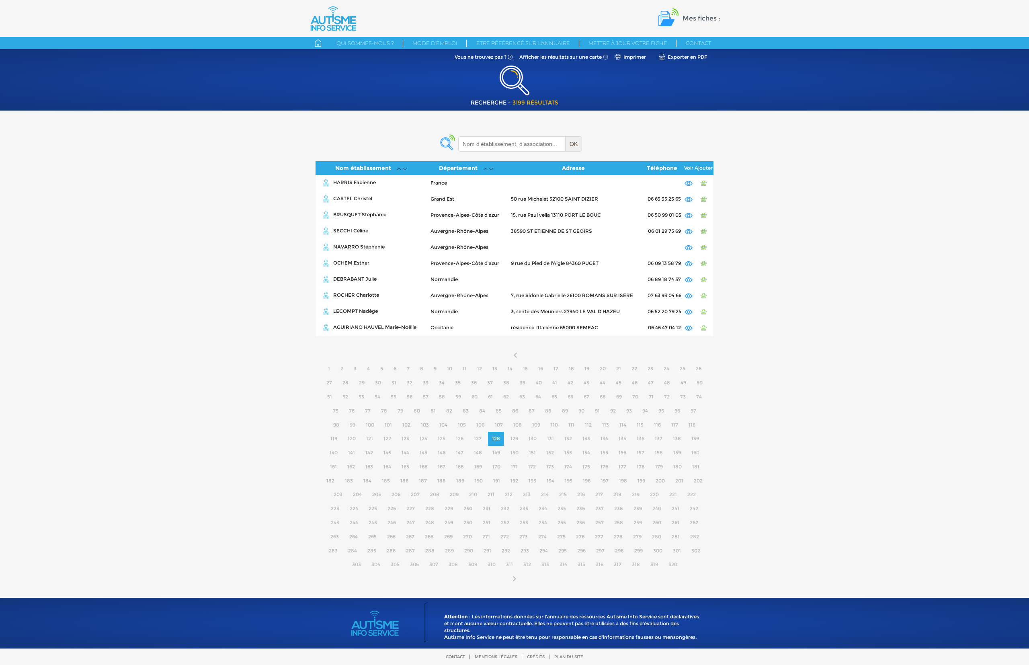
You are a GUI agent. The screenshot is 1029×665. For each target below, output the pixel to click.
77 (368, 411)
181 (695, 467)
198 (623, 481)
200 (660, 481)
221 (673, 494)
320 (672, 564)
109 (536, 425)
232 (505, 508)
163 (369, 467)
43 (586, 383)
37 (490, 383)
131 (550, 438)
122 (387, 438)
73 (683, 397)
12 (479, 368)
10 (449, 368)
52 (345, 397)
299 (638, 551)
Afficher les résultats (560, 57)
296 (581, 551)
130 (533, 438)
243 (335, 522)
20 (603, 368)
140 (334, 452)
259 (637, 522)
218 (617, 494)
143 (387, 452)
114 (622, 425)
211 (491, 494)
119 (333, 438)
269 (448, 537)
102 (406, 425)
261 (675, 522)
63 (522, 397)
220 (654, 494)
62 (506, 397)
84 (482, 411)
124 (423, 438)
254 (543, 522)
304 (375, 564)
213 (527, 494)
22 (634, 368)
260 (656, 522)
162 (351, 467)
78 (384, 411)
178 (641, 467)
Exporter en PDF (687, 57)
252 (505, 522)
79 (400, 411)
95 (661, 411)
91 (597, 411)
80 (417, 411)
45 (618, 383)
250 (467, 522)
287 (410, 551)
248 (429, 522)
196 (586, 481)
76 (352, 411)
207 (415, 494)
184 (367, 481)
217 (599, 494)
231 (486, 508)
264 (353, 537)
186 (404, 481)
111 (571, 425)
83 (466, 411)
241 (675, 508)
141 (351, 452)
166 (423, 467)
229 (449, 508)
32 (409, 383)
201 (679, 481)
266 (391, 537)
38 (506, 383)
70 (635, 397)
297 (600, 551)
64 (538, 397)
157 (640, 452)
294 (543, 551)
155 (604, 452)
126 (459, 438)
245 (373, 522)
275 (561, 537)
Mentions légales (496, 656)
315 (581, 564)
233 (524, 508)
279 (637, 537)
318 (636, 564)
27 (329, 383)
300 (657, 551)
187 (423, 481)
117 (674, 425)
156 (622, 452)
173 (550, 467)
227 (410, 508)
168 (460, 467)
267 (410, 537)
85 (499, 411)
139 (695, 438)
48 (667, 383)
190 (479, 481)
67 (586, 397)
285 (371, 551)
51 (329, 397)
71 (651, 397)
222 (691, 494)
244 (354, 522)
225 (373, 508)
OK (574, 144)
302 (695, 551)
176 (604, 467)
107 (499, 425)
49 (683, 383)
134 (604, 438)
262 (694, 522)
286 (391, 551)
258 (618, 522)
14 (510, 368)
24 (666, 368)
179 (659, 467)
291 (487, 551)
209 (454, 494)
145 (423, 452)
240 (656, 508)
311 (509, 564)
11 (465, 368)
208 (434, 494)
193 (532, 481)
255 (562, 522)
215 (563, 494)
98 (336, 425)
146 (441, 452)
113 (605, 425)
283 (333, 551)
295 (562, 551)
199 (641, 481)
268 (429, 537)
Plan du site (568, 656)
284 (352, 551)
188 (441, 481)
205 (376, 494)
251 (486, 522)
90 (581, 411)
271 (486, 537)
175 (586, 467)
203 (338, 494)
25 (682, 368)
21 (618, 368)
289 (449, 551)
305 (395, 564)
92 (613, 411)
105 (462, 425)
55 (393, 397)
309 (472, 564)
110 (554, 425)
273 (523, 537)
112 (588, 425)
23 (650, 368)
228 (429, 508)
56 (409, 397)
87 (532, 411)
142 (369, 452)
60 (474, 397)
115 (640, 425)
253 (524, 522)
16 (540, 368)
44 (602, 383)
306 (414, 564)
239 (637, 508)
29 (362, 383)
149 (496, 452)
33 (425, 383)
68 (603, 397)
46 (634, 383)
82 (449, 411)
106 (480, 425)
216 (581, 494)
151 (532, 452)
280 (656, 537)
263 (334, 537)
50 (700, 383)
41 (554, 383)
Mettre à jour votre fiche (627, 43)
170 (496, 467)
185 (386, 481)
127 (478, 438)
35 (458, 383)
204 (357, 494)
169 (478, 467)
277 (599, 537)
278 (618, 537)
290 (468, 551)
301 (677, 551)
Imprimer (634, 57)
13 (494, 368)
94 (645, 411)
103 (425, 425)
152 (550, 452)
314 (563, 564)
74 (699, 397)
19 (586, 368)
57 (425, 397)
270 (467, 537)
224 (354, 508)
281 (676, 537)
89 (565, 411)
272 (504, 537)
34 (442, 383)
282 (694, 537)
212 (508, 494)
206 (396, 494)
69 (619, 397)
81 (433, 411)
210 (473, 494)
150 (514, 452)
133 (586, 438)
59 (458, 397)
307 (433, 564)
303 (356, 564)
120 (352, 438)
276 (580, 537)
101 (388, 425)
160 (695, 452)
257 (599, 522)
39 (522, 383)
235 (562, 508)
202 (698, 481)
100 (370, 425)
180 (677, 467)
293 (525, 551)
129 (514, 438)
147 (459, 452)
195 (568, 481)
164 (387, 467)
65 (554, 397)
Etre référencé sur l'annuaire (523, 43)
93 (629, 411)
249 (449, 522)
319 (654, 564)
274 (542, 537)
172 (532, 467)
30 (378, 383)
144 (405, 452)
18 (571, 368)
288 (430, 551)
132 (568, 438)
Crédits (536, 656)
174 (568, 467)
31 (394, 383)
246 (391, 522)
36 (474, 383)
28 (345, 383)
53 (361, 397)
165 (405, 467)
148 (478, 452)
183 (349, 481)
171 (514, 467)
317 (617, 564)
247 (410, 522)
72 (667, 397)
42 (570, 383)
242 (694, 508)
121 (369, 438)
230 (467, 508)
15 (525, 368)
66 (570, 397)
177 (622, 467)
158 (659, 452)
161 (333, 467)
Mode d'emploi (434, 43)
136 (640, 438)
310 (492, 564)
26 (698, 368)
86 (515, 411)
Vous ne (480, 57)
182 (330, 481)
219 (636, 494)
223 (335, 508)
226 (391, 508)
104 (443, 425)
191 (496, 481)
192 (514, 481)
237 (599, 508)
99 (352, 425)
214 (545, 494)
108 (517, 425)
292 (506, 551)
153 (568, 452)
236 (580, 508)
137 (658, 438)
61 (490, 397)
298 (619, 551)
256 (580, 522)
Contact (698, 43)
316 (599, 564)
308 (453, 564)
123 (405, 438)
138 (677, 438)
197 (605, 481)
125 (441, 438)
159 (677, 452)
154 (586, 452)
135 (622, 438)
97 (693, 411)
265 (372, 537)
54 (377, 397)
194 (550, 481)
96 (677, 411)
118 (692, 425)
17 (555, 368)
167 (441, 467)
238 (618, 508)
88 (548, 411)
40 (539, 383)
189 (460, 481)
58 (442, 397)
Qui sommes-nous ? (365, 43)
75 (335, 411)
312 (527, 564)
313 (545, 564)
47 (651, 383)
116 (657, 425)
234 (543, 508)
